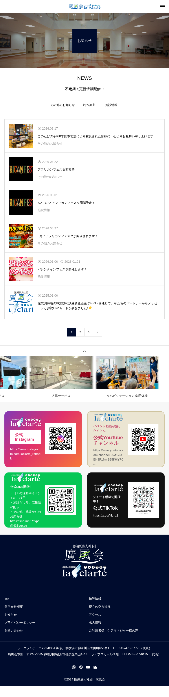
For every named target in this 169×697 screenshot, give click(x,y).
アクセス (95, 614)
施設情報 (111, 105)
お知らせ (10, 614)
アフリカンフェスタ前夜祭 (56, 169)
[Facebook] (81, 667)
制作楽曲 (89, 105)
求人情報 (95, 622)
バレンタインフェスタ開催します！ (62, 269)
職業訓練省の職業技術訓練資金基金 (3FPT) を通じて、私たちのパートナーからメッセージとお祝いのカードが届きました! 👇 (97, 305)
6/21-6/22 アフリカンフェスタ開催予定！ (66, 202)
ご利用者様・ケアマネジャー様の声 (113, 630)
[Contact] (95, 667)
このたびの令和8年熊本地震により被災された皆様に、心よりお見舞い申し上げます (95, 136)
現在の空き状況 (99, 606)
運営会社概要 (13, 606)
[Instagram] (74, 667)
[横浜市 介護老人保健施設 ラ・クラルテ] (84, 6)
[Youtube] (88, 667)
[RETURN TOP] (84, 350)
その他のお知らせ (62, 105)
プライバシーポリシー (19, 622)
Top (6, 598)
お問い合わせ (13, 630)
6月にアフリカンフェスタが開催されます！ (68, 236)
